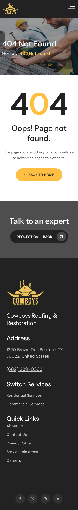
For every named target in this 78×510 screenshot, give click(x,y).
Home (8, 53)
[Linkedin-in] (58, 499)
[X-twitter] (32, 499)
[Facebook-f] (20, 499)
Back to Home (41, 175)
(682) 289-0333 (24, 369)
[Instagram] (45, 499)
